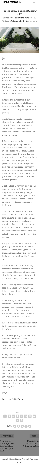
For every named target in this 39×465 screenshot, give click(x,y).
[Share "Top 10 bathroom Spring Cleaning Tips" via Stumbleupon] (34, 416)
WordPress (34, 459)
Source (5, 399)
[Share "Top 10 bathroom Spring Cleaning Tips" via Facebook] (5, 416)
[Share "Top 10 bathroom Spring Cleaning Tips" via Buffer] (30, 416)
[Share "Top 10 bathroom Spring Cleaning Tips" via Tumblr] (17, 416)
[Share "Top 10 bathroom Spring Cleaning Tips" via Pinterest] (22, 416)
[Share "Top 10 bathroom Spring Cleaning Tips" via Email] (17, 420)
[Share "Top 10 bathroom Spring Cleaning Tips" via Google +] (13, 416)
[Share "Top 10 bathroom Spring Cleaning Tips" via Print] (22, 420)
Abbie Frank (17, 399)
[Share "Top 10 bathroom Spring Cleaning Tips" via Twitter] (9, 416)
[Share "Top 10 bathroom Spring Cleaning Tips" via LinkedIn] (26, 416)
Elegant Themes (15, 459)
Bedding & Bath (17, 21)
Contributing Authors (22, 18)
